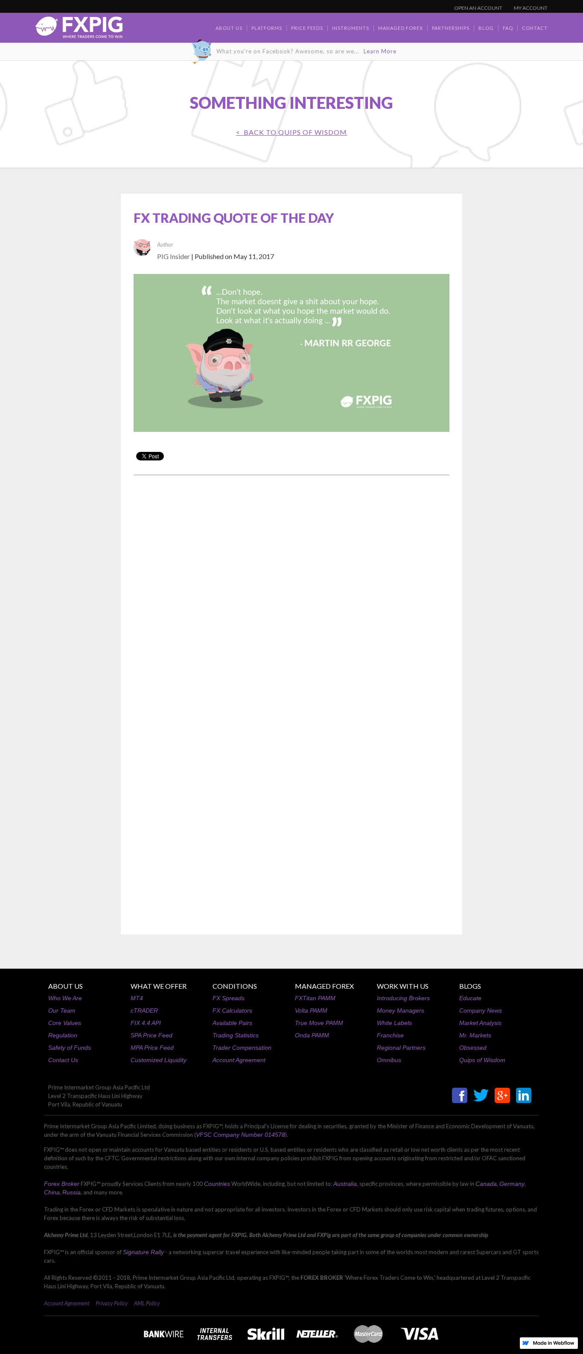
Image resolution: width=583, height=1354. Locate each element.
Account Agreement (239, 1060)
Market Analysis (480, 1022)
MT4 (137, 998)
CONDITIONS (235, 986)
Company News (480, 1010)
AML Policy (147, 1303)
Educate (470, 998)
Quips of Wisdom (482, 1060)
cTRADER (144, 1010)
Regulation (62, 1035)
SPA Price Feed (151, 1035)
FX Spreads (229, 998)
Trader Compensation (242, 1047)
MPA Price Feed (152, 1047)
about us (229, 28)
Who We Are (65, 998)
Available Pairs (232, 1022)
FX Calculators (232, 1010)
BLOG (486, 28)
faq (508, 28)
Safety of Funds (69, 1047)
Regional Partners (401, 1047)
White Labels (394, 1022)
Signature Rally (143, 1252)
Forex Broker (61, 1183)
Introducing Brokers (403, 998)
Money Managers (400, 1010)
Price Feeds (307, 28)
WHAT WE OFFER (159, 986)
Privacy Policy (112, 1303)
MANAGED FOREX (324, 986)
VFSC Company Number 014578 (240, 1134)
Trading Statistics (236, 1035)
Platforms (266, 28)
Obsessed (473, 1047)
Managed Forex (400, 28)
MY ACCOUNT (531, 8)
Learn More (380, 51)
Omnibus (389, 1060)
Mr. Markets (475, 1035)
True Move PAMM (319, 1022)
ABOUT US (65, 986)
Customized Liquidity (159, 1060)
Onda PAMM (312, 1035)
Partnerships (450, 28)
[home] (78, 30)
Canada (486, 1183)
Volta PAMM (311, 1010)
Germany (512, 1183)
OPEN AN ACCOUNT (478, 8)
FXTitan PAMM (315, 998)
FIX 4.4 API (146, 1022)
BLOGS (470, 986)
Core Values (64, 1022)
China (52, 1192)
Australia (345, 1183)
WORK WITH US (403, 986)
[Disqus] (291, 590)
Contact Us (63, 1060)
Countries (217, 1183)
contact (535, 28)
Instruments (350, 28)
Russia (71, 1192)
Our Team (62, 1010)
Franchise (390, 1035)
